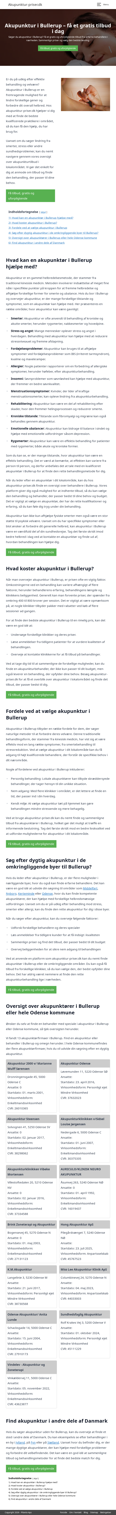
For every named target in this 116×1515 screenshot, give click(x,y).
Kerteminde (26, 893)
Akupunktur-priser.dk (25, 4)
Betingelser (105, 1512)
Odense (47, 893)
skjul (43, 212)
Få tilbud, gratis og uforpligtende (58, 48)
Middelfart (90, 888)
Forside (63, 1512)
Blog (86, 1512)
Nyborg (11, 893)
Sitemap (94, 1512)
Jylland (20, 1442)
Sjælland (53, 1442)
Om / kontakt (75, 1512)
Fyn (33, 1442)
